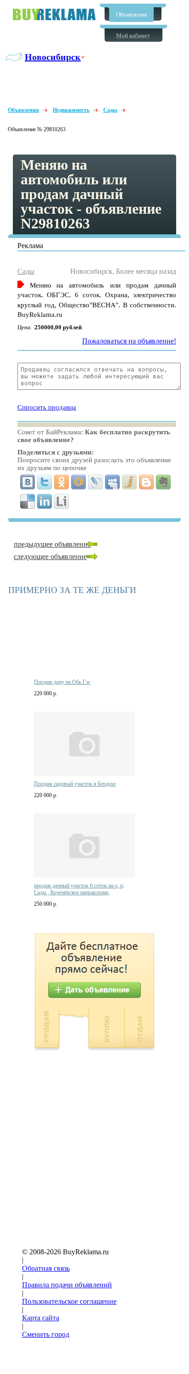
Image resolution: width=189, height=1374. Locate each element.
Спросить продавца (46, 407)
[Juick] (129, 482)
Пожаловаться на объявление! (129, 341)
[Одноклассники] (61, 482)
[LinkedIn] (44, 501)
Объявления (131, 14)
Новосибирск (53, 57)
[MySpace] (112, 482)
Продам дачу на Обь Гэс (62, 682)
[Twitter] (44, 482)
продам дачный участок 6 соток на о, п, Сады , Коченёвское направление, (79, 889)
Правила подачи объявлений (67, 1285)
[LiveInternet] (61, 501)
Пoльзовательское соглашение (69, 1301)
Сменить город (45, 1334)
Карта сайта (40, 1318)
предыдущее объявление (52, 544)
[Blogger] (146, 482)
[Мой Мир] (78, 482)
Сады (110, 110)
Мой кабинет (133, 35)
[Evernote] (163, 482)
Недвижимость (71, 110)
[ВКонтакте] (27, 482)
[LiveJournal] (95, 482)
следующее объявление (50, 556)
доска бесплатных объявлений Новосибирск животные (54, 14)
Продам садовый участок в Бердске (75, 784)
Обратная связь (46, 1268)
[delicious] (27, 501)
